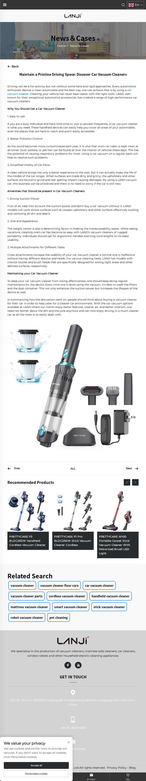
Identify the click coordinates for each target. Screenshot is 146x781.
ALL (73, 468)
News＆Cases (79, 46)
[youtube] (78, 665)
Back (15, 66)
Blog (132, 767)
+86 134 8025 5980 (73, 728)
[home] (73, 15)
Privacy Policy (116, 767)
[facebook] (67, 665)
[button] (127, 482)
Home (61, 46)
